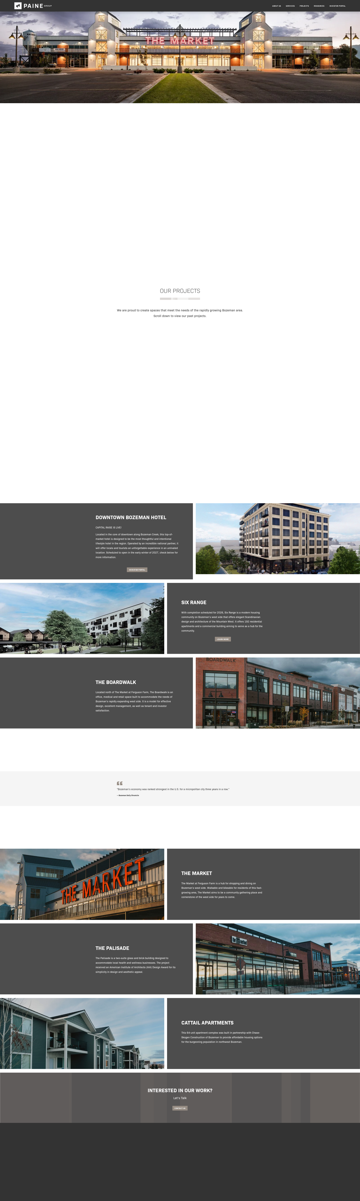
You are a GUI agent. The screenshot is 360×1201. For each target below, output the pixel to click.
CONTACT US (180, 1108)
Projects (304, 6)
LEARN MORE (223, 639)
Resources (319, 6)
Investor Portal (337, 6)
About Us (276, 6)
